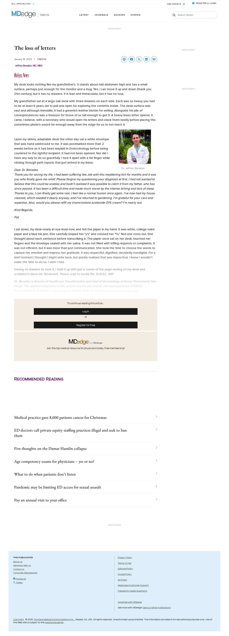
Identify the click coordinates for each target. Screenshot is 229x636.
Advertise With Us (22, 565)
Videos (136, 15)
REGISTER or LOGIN (206, 3)
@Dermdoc (59, 290)
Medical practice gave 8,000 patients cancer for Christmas (60, 417)
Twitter (19, 583)
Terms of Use (124, 563)
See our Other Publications (157, 607)
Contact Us (18, 569)
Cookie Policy (125, 574)
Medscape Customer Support (133, 585)
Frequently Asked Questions (132, 590)
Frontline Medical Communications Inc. (53, 619)
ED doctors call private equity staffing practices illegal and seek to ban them (70, 433)
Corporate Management (25, 573)
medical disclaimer (54, 622)
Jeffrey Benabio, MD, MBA (29, 65)
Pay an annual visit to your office (40, 500)
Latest (84, 15)
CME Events (174, 4)
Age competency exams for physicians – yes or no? (54, 461)
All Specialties (22, 4)
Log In (85, 311)
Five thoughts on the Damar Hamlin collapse (50, 448)
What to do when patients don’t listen (45, 474)
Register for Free (85, 325)
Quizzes (119, 15)
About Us (17, 562)
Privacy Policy (125, 557)
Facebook (20, 579)
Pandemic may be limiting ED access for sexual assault (57, 487)
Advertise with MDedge (130, 602)
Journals (101, 15)
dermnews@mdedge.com (120, 290)
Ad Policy (122, 579)
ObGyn (44, 15)
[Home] (24, 15)
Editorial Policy (125, 568)
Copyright (18, 619)
